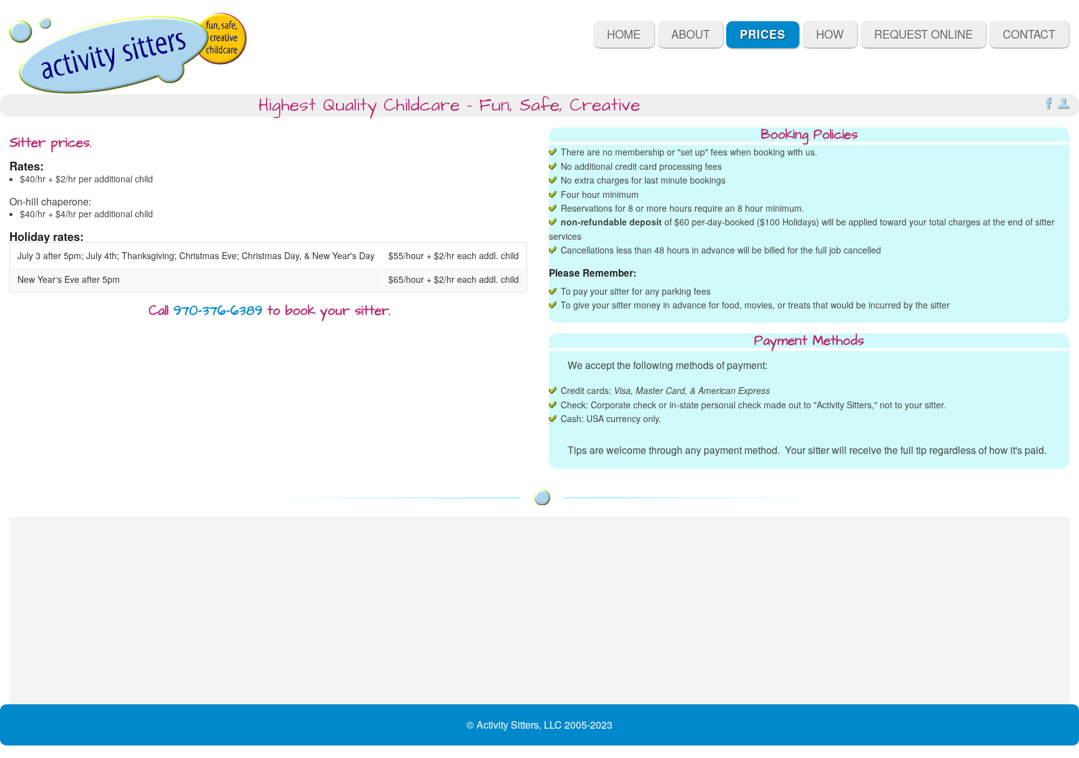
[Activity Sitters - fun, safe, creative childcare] (128, 53)
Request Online (923, 34)
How (830, 34)
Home (624, 34)
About (690, 34)
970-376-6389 (218, 311)
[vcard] (1063, 105)
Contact (1029, 34)
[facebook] (1048, 105)
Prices (763, 34)
